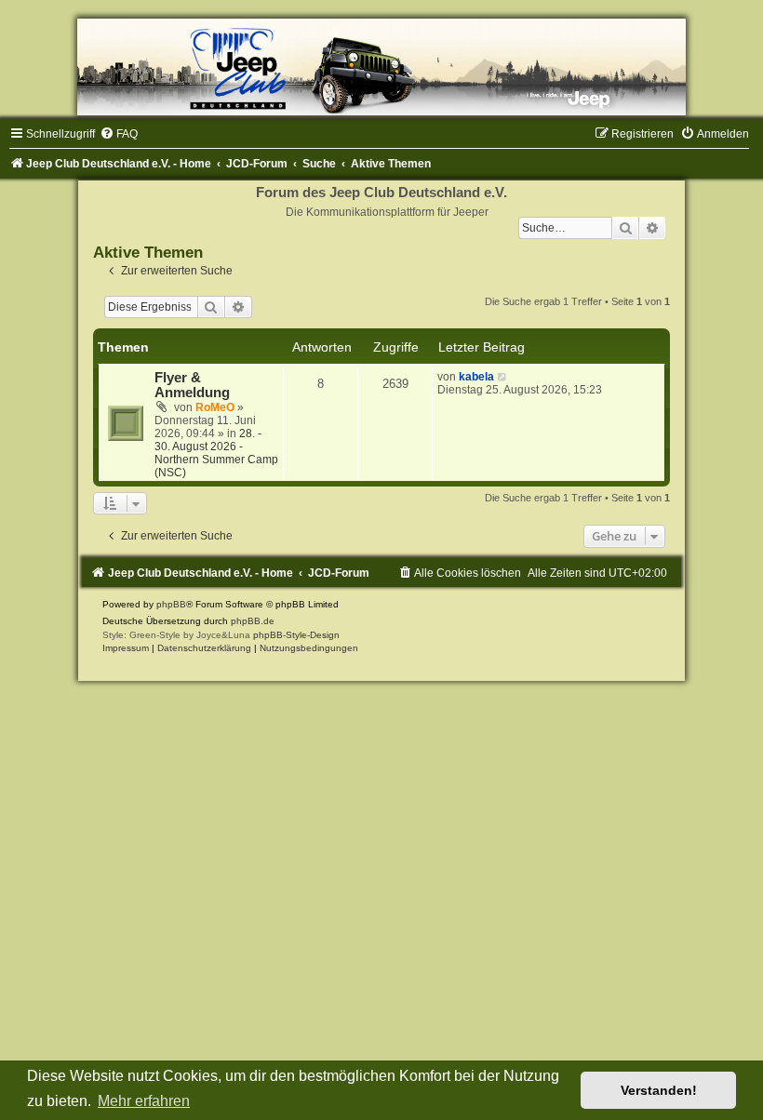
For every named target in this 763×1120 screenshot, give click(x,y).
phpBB (171, 604)
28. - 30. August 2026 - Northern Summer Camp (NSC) (216, 453)
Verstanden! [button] (659, 1090)
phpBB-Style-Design (296, 635)
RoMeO (214, 407)
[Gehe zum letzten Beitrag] (503, 376)
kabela (476, 376)
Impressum (125, 648)
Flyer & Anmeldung (192, 385)
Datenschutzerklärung (204, 648)
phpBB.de (252, 621)
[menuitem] (119, 133)
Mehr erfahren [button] (144, 1101)
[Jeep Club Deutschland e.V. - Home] (381, 67)
